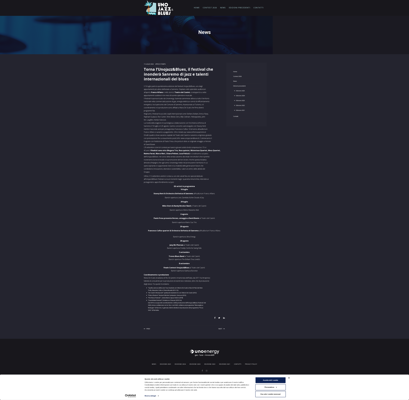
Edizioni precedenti (239, 7)
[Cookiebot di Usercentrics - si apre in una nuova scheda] (130, 395)
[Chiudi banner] (289, 378)
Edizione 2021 (240, 110)
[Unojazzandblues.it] (159, 7)
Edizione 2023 (240, 100)
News (223, 7)
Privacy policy (251, 364)
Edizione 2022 (240, 105)
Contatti (258, 7)
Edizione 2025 (240, 91)
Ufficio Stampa (160, 64)
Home (197, 7)
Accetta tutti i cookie (270, 380)
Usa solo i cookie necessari (270, 394)
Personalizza (269, 387)
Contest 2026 (210, 7)
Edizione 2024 (240, 96)
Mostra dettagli (150, 396)
